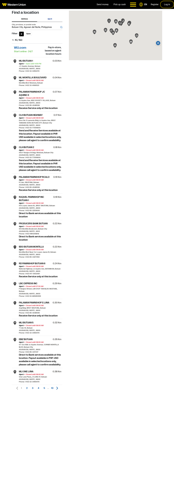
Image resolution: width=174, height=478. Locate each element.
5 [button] (44, 388)
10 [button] (52, 388)
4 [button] (38, 388)
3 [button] (32, 388)
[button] (143, 4)
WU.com (20, 47)
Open (28, 34)
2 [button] (27, 388)
